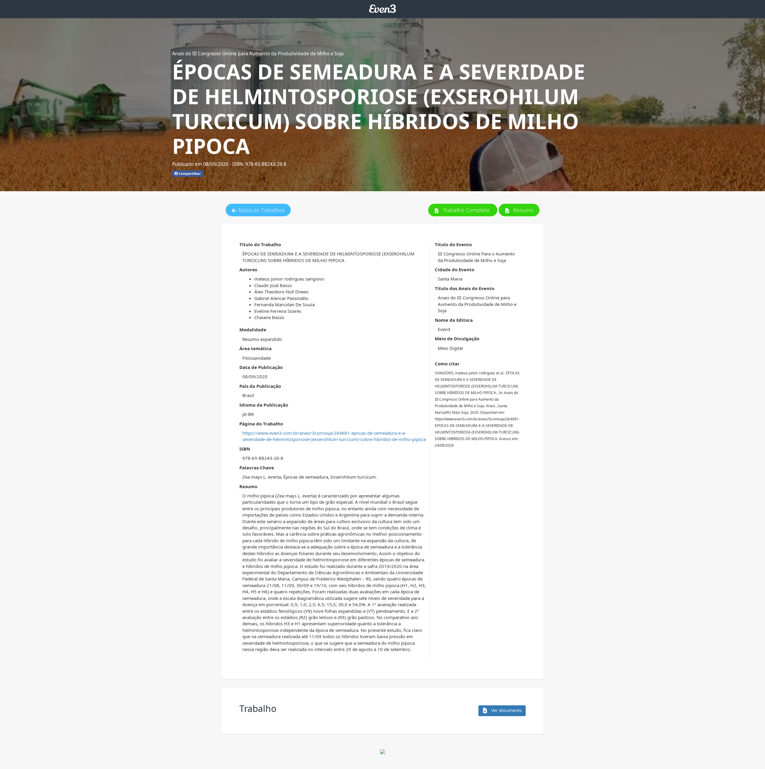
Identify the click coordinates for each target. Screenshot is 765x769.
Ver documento (506, 710)
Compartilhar (189, 173)
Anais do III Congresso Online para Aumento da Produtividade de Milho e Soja (258, 53)
